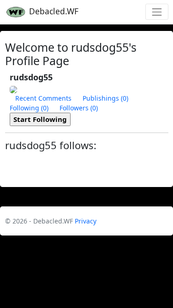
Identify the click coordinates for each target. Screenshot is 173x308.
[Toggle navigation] (156, 12)
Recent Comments (43, 98)
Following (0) (29, 107)
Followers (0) (79, 107)
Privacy (85, 221)
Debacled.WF (52, 11)
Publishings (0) (105, 98)
